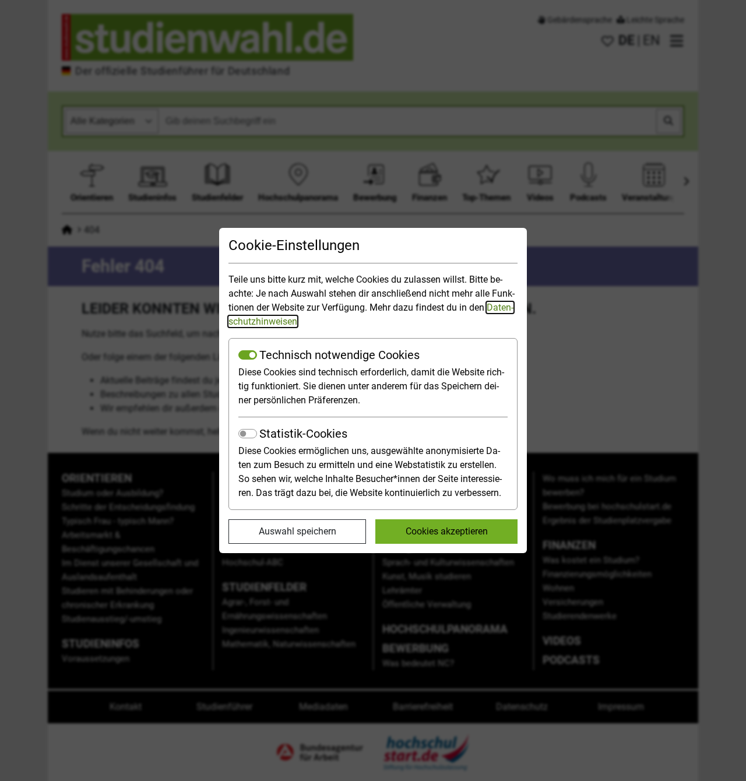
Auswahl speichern (297, 531)
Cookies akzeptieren (447, 531)
